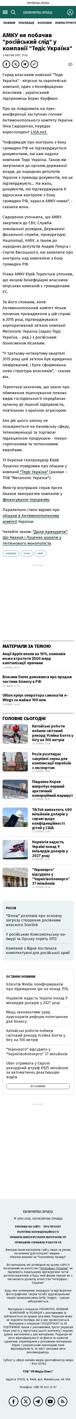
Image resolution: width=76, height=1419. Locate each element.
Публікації (26, 23)
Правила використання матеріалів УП (38, 1237)
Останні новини (20, 977)
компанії (11, 553)
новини (9, 23)
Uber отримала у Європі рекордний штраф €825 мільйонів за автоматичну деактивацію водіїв (37, 1070)
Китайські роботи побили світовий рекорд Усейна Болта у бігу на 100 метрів (52, 733)
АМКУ (40, 553)
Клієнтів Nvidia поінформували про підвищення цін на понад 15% (37, 986)
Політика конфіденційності (38, 1231)
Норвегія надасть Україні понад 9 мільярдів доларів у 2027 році (50, 849)
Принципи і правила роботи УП (38, 1242)
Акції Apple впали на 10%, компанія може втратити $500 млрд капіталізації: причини (34, 658)
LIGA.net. (39, 132)
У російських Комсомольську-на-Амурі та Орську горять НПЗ (36, 936)
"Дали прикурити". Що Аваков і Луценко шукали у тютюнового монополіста (35, 537)
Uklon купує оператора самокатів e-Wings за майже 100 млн (35, 697)
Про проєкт (52, 1226)
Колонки (45, 23)
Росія (27, 553)
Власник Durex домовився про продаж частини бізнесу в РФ (37, 679)
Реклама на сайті (27, 1226)
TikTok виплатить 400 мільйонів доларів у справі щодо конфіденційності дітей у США (52, 818)
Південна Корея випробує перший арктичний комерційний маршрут (52, 788)
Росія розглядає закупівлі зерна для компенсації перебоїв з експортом (51, 761)
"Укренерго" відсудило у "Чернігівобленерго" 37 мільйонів (51, 876)
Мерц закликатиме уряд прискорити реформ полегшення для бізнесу (37, 1017)
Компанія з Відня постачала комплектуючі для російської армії (38, 950)
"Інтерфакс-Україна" (53, 1268)
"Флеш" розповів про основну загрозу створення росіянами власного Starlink (34, 920)
